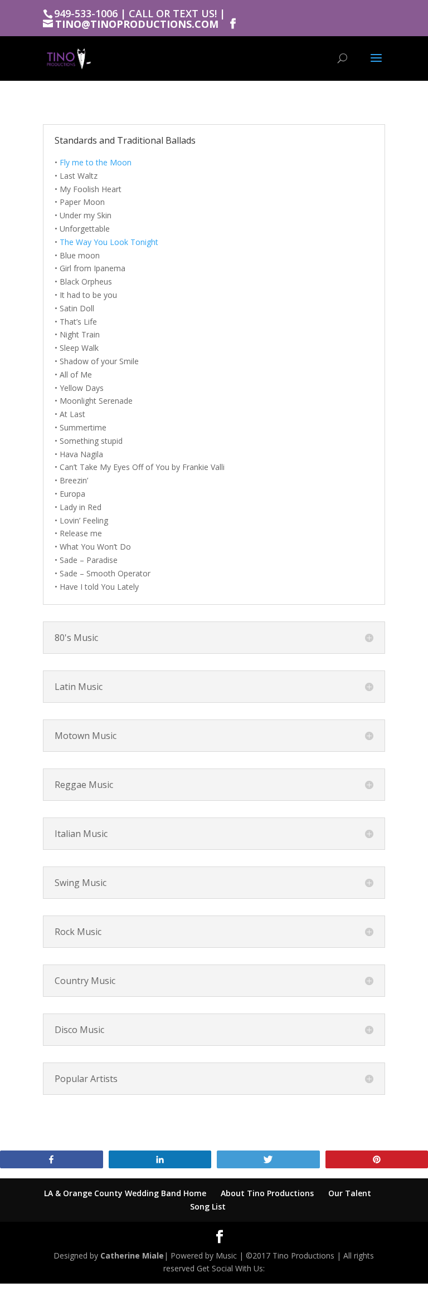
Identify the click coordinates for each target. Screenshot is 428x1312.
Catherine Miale (132, 1255)
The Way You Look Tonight (109, 242)
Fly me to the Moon (96, 162)
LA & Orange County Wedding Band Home (125, 1193)
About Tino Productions (267, 1193)
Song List (208, 1206)
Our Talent (349, 1193)
